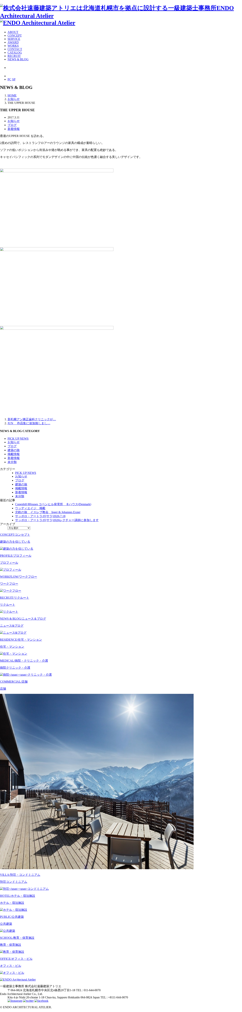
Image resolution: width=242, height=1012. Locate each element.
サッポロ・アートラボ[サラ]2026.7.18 (40, 516)
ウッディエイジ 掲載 (30, 508)
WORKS (13, 45)
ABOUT (13, 32)
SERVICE (14, 38)
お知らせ (14, 121)
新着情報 (14, 129)
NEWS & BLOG (18, 59)
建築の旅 (14, 450)
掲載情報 (14, 454)
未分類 (12, 462)
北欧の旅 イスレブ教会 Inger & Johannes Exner (47, 512)
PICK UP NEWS (18, 438)
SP (14, 79)
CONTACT (15, 49)
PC (9, 79)
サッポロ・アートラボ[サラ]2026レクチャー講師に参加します (57, 520)
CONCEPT (15, 35)
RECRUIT (14, 56)
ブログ (12, 125)
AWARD (13, 42)
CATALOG (15, 52)
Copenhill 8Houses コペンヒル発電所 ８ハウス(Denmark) (53, 504)
